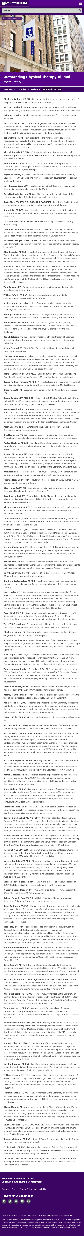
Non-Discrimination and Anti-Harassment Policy (55, 1228)
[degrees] (15, 89)
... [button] (5, 18)
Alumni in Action (14, 18)
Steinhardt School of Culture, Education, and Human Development (22, 1180)
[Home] (3, 18)
